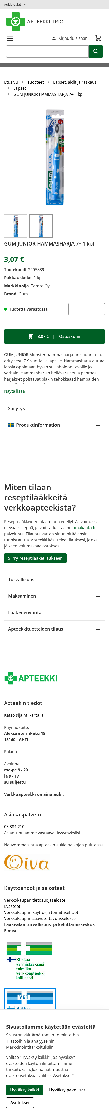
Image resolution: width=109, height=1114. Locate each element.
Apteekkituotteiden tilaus (35, 629)
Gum (23, 294)
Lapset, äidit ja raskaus (75, 82)
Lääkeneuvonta (24, 612)
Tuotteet (35, 82)
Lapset (19, 88)
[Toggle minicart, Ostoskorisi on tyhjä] (98, 38)
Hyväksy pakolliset (67, 1090)
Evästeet (12, 906)
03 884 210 (14, 826)
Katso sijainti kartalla (24, 715)
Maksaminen (22, 596)
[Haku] (96, 51)
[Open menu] (10, 38)
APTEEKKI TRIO (45, 21)
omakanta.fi (83, 528)
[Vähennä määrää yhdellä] (74, 309)
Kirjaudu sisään (73, 38)
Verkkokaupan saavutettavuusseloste (40, 918)
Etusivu (11, 82)
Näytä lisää (14, 391)
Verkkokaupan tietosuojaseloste (34, 900)
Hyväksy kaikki (24, 1090)
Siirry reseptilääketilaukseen (35, 558)
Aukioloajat (12, 4)
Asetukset (20, 1102)
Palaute (11, 751)
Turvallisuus (21, 579)
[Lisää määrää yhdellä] (99, 309)
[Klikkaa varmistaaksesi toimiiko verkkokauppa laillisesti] (54, 961)
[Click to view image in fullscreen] (54, 157)
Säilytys (16, 408)
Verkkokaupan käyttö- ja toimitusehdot (41, 912)
